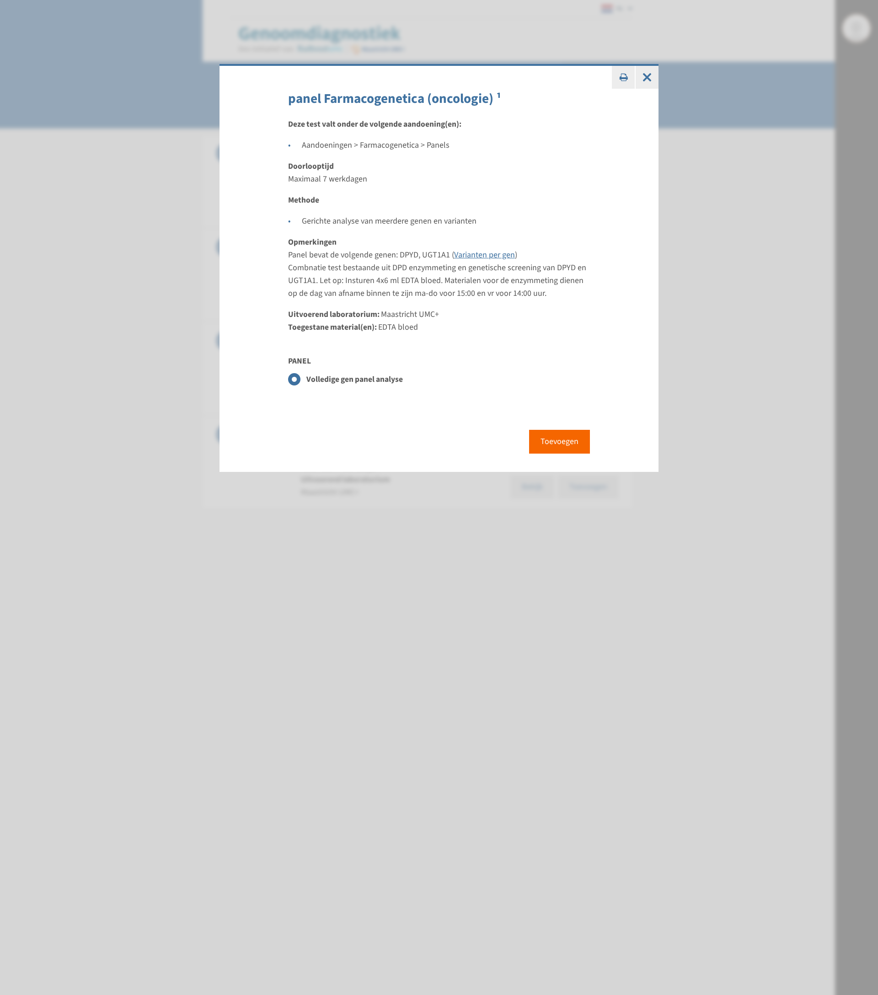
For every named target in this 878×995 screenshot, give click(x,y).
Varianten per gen (484, 255)
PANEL (299, 361)
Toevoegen (559, 441)
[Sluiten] (647, 77)
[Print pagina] (623, 77)
